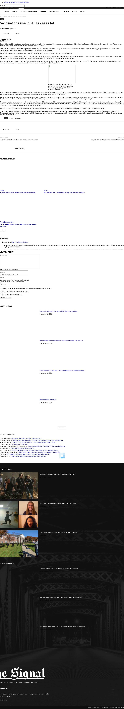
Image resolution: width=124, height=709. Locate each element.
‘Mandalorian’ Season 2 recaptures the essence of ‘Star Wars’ (57, 474)
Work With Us (104, 707)
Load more (62, 428)
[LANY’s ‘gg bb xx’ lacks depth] (19, 410)
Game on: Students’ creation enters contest (26, 438)
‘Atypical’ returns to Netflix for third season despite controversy (33, 442)
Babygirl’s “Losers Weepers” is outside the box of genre (107, 140)
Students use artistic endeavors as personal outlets (28, 456)
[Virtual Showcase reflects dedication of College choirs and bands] (19, 543)
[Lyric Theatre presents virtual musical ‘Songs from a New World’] (19, 514)
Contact (94, 707)
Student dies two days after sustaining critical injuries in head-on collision (38, 440)
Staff (98, 707)
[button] (122, 11)
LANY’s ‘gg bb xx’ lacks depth (47, 399)
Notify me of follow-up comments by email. (15, 291)
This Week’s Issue (119, 707)
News (5, 16)
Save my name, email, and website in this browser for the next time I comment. (27, 288)
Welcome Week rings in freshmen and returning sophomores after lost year (64, 192)
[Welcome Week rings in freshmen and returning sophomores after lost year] (65, 176)
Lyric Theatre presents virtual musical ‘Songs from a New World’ (58, 503)
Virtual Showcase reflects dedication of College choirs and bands (58, 532)
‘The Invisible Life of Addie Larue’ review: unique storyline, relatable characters (61, 370)
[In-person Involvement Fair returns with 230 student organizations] (21, 176)
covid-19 (11, 118)
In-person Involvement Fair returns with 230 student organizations (17, 192)
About (89, 707)
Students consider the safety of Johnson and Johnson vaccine (19, 140)
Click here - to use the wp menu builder (16, 2)
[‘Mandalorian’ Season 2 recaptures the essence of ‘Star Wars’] (19, 485)
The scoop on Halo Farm (19, 444)
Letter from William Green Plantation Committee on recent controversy (34, 450)
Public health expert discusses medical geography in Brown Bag (39, 452)
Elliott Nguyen (5, 28)
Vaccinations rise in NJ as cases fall (22, 448)
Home (1, 16)
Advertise (111, 707)
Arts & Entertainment (6, 222)
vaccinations (18, 118)
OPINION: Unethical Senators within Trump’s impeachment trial (28, 454)
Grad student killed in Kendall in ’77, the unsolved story (46, 446)
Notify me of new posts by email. (12, 294)
